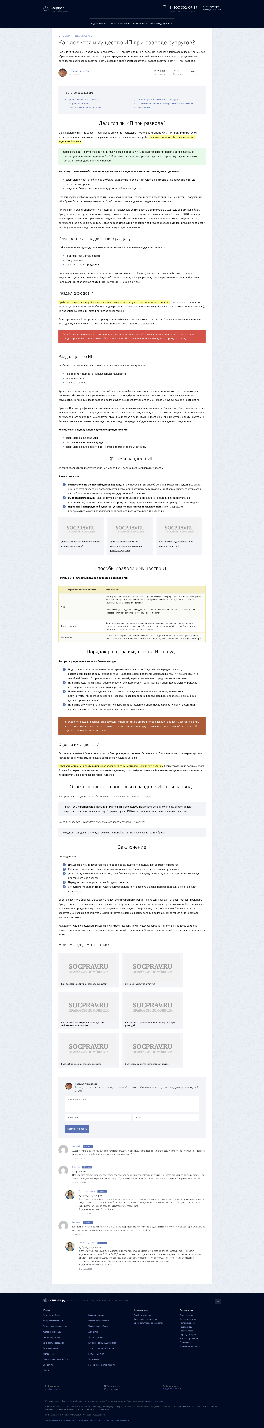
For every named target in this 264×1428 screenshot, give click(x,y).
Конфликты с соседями (53, 1343)
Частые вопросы (187, 1323)
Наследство (48, 1354)
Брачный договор (96, 1315)
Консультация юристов (190, 1346)
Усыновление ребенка (98, 1326)
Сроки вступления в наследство (148, 1323)
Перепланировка (50, 1348)
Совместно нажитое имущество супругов (147, 1064)
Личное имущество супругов (140, 984)
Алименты (93, 1331)
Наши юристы (140, 23)
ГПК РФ (46, 1370)
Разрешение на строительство (102, 1365)
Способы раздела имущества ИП (85, 107)
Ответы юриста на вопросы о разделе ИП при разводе (165, 103)
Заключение (144, 107)
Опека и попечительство (99, 1320)
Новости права (186, 1330)
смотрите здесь (156, 1401)
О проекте (184, 1342)
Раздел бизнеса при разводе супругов (81, 1064)
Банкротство (49, 1365)
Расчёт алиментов (142, 1315)
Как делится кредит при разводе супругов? (84, 984)
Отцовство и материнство (55, 1326)
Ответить (87, 1146)
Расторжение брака (52, 1331)
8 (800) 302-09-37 (183, 7)
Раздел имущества (51, 1337)
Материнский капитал (53, 1320)
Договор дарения (96, 1337)
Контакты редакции (189, 1338)
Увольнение (93, 1359)
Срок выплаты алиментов (145, 1319)
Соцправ (57, 8)
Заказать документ (119, 23)
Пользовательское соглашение (59, 1420)
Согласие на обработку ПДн (87, 1420)
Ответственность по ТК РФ (55, 1359)
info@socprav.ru (53, 1389)
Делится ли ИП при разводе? (83, 99)
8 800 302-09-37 (172, 1389)
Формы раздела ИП (79, 103)
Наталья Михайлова (79, 71)
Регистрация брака (51, 1315)
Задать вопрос (99, 23)
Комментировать (77, 1128)
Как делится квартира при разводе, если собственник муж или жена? (83, 1024)
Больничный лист (96, 1354)
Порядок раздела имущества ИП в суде (158, 99)
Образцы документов (161, 23)
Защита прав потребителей (101, 1348)
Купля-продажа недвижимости (102, 1343)
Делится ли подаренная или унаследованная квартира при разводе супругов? (126, 546)
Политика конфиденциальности (115, 1420)
